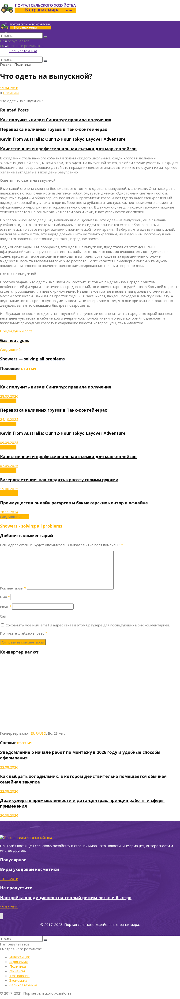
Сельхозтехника (23, 50)
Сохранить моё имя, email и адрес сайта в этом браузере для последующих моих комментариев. (88, 625)
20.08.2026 (9, 815)
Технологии (19, 975)
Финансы (17, 971)
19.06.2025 (9, 488)
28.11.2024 (9, 512)
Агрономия (9, 493)
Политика (22, 64)
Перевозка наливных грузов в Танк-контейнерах (53, 129)
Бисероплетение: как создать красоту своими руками (59, 479)
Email (5, 606)
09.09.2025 (9, 442)
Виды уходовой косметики (29, 869)
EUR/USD (38, 733)
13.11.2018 (9, 878)
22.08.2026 (9, 767)
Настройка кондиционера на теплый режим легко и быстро (65, 897)
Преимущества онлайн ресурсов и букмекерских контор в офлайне (74, 503)
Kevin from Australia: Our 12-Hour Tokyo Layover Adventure (63, 139)
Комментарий (13, 588)
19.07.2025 (9, 907)
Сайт (4, 616)
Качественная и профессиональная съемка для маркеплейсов (68, 148)
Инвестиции (19, 957)
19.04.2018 (9, 88)
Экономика (18, 980)
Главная (6, 64)
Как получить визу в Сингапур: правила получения (55, 119)
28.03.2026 (9, 396)
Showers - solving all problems (31, 526)
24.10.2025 (9, 419)
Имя (5, 597)
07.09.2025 (9, 465)
